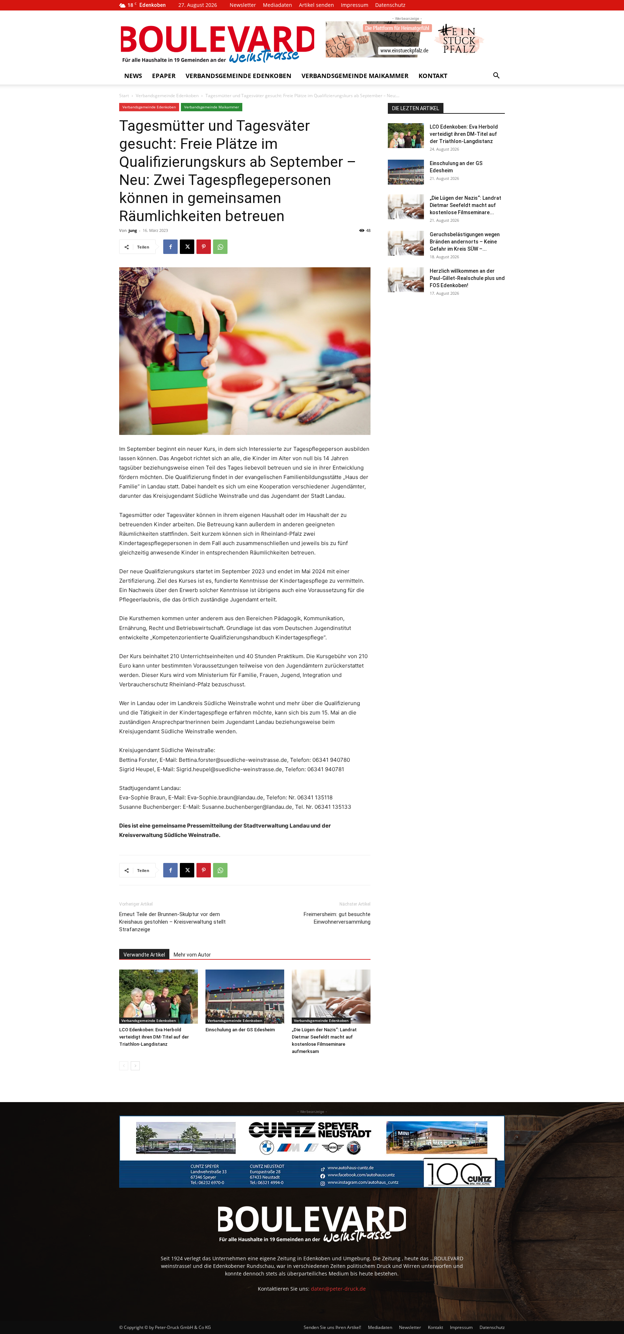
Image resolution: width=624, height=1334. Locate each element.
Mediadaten (277, 4)
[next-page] (135, 1065)
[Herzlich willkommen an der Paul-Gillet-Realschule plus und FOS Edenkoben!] (406, 279)
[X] (187, 246)
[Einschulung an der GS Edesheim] (244, 997)
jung (133, 230)
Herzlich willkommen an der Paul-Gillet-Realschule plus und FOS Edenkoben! (467, 278)
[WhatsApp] (220, 246)
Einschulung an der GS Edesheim (240, 1029)
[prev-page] (123, 1065)
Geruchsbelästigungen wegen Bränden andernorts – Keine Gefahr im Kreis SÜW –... (465, 242)
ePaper (164, 76)
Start (124, 95)
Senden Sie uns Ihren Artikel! (332, 1327)
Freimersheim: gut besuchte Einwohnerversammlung (337, 918)
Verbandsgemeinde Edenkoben (238, 76)
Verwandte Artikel (144, 955)
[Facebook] (170, 246)
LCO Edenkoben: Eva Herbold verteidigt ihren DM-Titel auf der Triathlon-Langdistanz (154, 1037)
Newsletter (243, 4)
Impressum (354, 4)
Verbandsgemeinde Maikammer (355, 76)
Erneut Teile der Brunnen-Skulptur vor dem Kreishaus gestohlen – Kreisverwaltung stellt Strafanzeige (172, 922)
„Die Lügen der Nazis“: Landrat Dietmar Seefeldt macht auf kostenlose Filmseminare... (465, 205)
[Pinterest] (203, 246)
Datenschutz (390, 4)
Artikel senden (316, 4)
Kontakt (433, 76)
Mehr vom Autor (192, 955)
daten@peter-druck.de (338, 1288)
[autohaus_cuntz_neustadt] (312, 1151)
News (133, 76)
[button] (496, 76)
